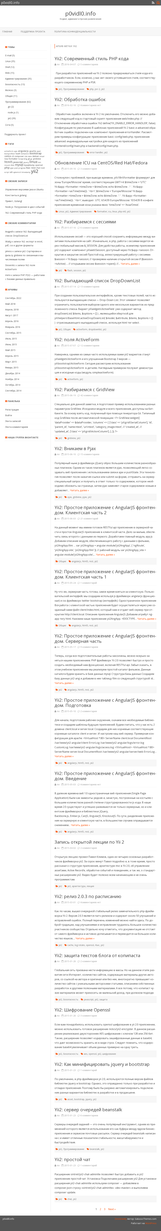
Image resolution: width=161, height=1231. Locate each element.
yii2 (60, 89)
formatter (102, 211)
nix (58, 64)
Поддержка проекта (33, 31)
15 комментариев (89, 454)
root (43, 168)
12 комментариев (89, 345)
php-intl (122, 211)
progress (21, 168)
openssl (90, 945)
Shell (7, 67)
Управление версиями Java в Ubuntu (24, 189)
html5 (85, 561)
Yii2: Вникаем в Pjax (75, 448)
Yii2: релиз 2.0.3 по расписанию (88, 896)
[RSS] (153, 2)
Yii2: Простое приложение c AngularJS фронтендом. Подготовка (105, 702)
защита (103, 999)
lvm (39, 162)
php (92, 89)
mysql (19, 165)
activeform (81, 329)
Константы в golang (15, 195)
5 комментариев (89, 64)
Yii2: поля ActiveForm (77, 339)
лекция (90, 886)
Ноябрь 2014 (12, 379)
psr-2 (97, 89)
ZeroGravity (121, 1218)
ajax (69, 497)
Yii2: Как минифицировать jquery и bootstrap (102, 1064)
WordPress (150, 1223)
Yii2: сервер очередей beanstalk (88, 1110)
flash (69, 270)
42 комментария (89, 395)
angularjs (76, 561)
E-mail (8, 55)
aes (85, 1053)
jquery (89, 1099)
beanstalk (95, 1149)
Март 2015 (11, 361)
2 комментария (88, 711)
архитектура (78, 886)
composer (19, 156)
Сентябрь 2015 (13, 332)
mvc (12, 165)
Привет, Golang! (13, 201)
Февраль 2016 (12, 326)
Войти (8, 415)
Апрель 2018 (12, 309)
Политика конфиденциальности (75, 31)
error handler (96, 152)
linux (114, 211)
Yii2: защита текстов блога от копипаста (97, 955)
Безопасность (70, 999)
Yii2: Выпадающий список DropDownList (97, 281)
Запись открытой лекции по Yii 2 (89, 842)
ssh (11, 172)
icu (109, 211)
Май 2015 (10, 350)
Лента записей (13, 421)
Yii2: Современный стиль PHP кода (92, 58)
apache (32, 151)
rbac (97, 945)
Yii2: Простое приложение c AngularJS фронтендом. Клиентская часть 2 (105, 510)
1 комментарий (88, 582)
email (42, 156)
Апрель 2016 (12, 321)
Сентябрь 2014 (13, 390)
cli (13, 156)
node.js (11, 112)
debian (35, 156)
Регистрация (12, 409)
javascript (89, 999)
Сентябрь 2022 (13, 298)
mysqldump (29, 165)
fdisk (6, 159)
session (77, 270)
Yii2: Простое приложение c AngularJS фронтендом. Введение (105, 776)
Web (7, 72)
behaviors (25, 154)
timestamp (26, 172)
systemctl (17, 172)
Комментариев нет (90, 105)
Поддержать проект (15, 134)
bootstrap (79, 1099)
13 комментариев (89, 286)
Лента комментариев (16, 426)
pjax (85, 497)
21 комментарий (89, 518)
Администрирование (81, 211)
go (9, 106)
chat (69, 1199)
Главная (7, 31)
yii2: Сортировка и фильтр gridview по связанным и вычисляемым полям (24, 255)
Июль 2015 (11, 338)
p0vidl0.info (80, 13)
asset (70, 1099)
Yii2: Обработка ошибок (80, 99)
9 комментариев (89, 646)
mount (7, 165)
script (6, 172)
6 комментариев (89, 227)
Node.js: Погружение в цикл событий (24, 206)
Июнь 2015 (11, 344)
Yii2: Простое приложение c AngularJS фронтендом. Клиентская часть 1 (105, 574)
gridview (71, 438)
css (26, 156)
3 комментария (88, 168)
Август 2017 (11, 315)
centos (7, 156)
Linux (61, 211)
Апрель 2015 (12, 355)
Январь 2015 (11, 367)
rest (91, 561)
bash (18, 153)
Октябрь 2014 (12, 384)
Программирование (73, 89)
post (16, 168)
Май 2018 (10, 303)
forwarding (22, 159)
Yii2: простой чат (72, 1159)
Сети (7, 124)
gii (29, 158)
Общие (67, 329)
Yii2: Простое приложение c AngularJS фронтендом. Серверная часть (105, 638)
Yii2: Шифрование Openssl (82, 1010)
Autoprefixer (9, 154)
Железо (9, 90)
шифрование (109, 1053)
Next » (112, 1209)
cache (70, 945)
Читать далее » (130, 263)
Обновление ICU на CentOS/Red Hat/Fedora (101, 163)
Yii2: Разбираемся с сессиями (85, 222)
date (30, 156)
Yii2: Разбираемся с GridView (85, 389)
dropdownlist (95, 329)
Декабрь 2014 (12, 373)
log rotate (80, 945)
